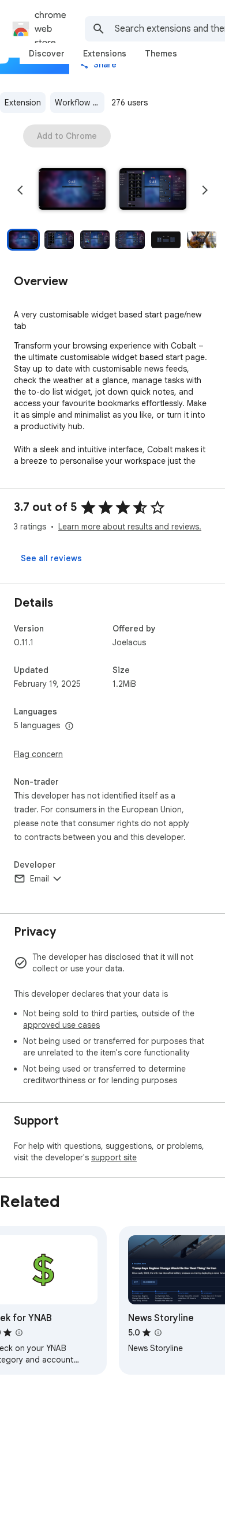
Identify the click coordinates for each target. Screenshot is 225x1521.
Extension (23, 102)
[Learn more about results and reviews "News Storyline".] (158, 1332)
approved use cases (61, 1025)
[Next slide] (204, 190)
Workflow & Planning (79, 102)
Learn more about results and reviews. (129, 526)
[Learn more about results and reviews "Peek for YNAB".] (19, 1332)
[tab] (47, 53)
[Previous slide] (20, 190)
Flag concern (38, 754)
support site (114, 1157)
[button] (72, 190)
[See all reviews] (51, 558)
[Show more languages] (69, 726)
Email (39, 878)
